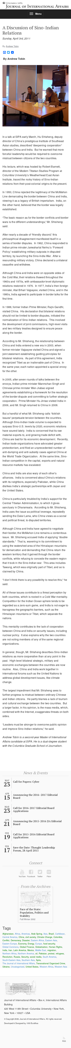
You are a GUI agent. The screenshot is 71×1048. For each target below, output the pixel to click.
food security (49, 943)
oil (36, 953)
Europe (38, 943)
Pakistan (43, 953)
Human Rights (55, 946)
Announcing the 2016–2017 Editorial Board (35, 796)
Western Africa (46, 966)
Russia (17, 956)
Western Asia (61, 966)
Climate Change (44, 937)
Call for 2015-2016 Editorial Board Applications (33, 836)
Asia (45, 933)
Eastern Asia (51, 940)
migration (51, 950)
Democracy (16, 940)
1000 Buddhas (32, 1023)
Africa (17, 933)
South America (49, 956)
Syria (38, 960)
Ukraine (6, 966)
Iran (10, 950)
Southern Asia (28, 960)
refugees (60, 953)
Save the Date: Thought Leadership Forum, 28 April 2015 (34, 849)
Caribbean (60, 933)
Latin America (19, 950)
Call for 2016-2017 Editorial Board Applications (33, 809)
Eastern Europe (9, 943)
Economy (22, 943)
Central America (9, 937)
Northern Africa (9, 953)
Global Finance (27, 946)
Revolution (7, 956)
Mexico (30, 950)
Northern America (26, 953)
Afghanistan (8, 933)
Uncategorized (17, 966)
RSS (64, 1041)
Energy (31, 943)
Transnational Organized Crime (50, 963)
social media (35, 956)
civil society (30, 937)
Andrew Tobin (12, 46)
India (4, 950)
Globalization (41, 946)
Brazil (51, 933)
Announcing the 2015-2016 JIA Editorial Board (37, 823)
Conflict (5, 940)
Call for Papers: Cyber (26, 781)
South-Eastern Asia (11, 960)
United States (32, 966)
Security (25, 956)
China (21, 937)
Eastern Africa (37, 940)
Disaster (26, 940)
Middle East (40, 950)
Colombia (57, 937)
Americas (25, 933)
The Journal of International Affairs (18, 963)
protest (51, 953)
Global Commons (10, 946)
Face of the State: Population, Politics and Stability (34, 912)
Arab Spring (36, 933)
